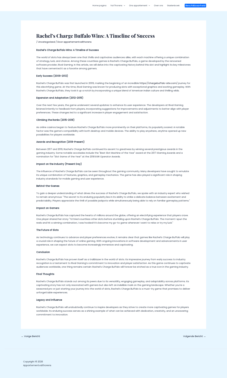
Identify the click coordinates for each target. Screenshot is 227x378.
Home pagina (99, 5)
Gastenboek (173, 5)
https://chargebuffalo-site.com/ (158, 83)
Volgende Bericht (194, 336)
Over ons (158, 5)
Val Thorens (116, 5)
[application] (123, 6)
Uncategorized (46, 41)
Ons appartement (138, 5)
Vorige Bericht (30, 336)
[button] (195, 5)
